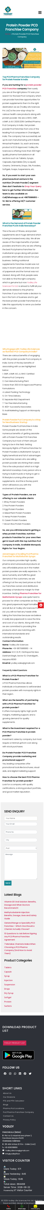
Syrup (7, 976)
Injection (8, 980)
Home (8, 34)
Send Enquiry (35, 1209)
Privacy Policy (9, 1120)
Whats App (22, 1209)
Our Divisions (9, 1097)
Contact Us (8, 1116)
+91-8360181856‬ (11, 1147)
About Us (7, 1093)
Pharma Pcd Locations (13, 1108)
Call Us (8, 1209)
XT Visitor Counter (23, 1190)
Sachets (8, 1006)
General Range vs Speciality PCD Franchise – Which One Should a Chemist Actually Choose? (19, 926)
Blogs (5, 1104)
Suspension (9, 984)
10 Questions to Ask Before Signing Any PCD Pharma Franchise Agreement (20, 936)
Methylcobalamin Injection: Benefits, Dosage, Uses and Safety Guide (20, 915)
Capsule (8, 971)
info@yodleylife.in (12, 1154)
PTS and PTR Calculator (13, 1101)
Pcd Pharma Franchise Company (18, 1112)
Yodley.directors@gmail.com (17, 1150)
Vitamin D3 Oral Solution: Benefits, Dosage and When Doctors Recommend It (20, 904)
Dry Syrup (8, 993)
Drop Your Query (33, 186)
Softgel (7, 997)
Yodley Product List (14, 1043)
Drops (7, 988)
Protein (7, 1001)
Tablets (7, 967)
